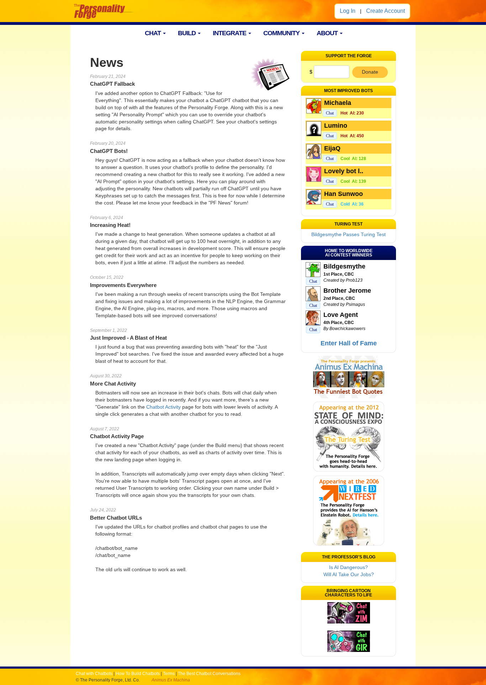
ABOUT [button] (328, 33)
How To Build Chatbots (138, 673)
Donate (370, 72)
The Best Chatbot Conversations (209, 673)
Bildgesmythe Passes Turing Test (348, 234)
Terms (169, 673)
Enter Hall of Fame (349, 343)
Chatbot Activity (163, 407)
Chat (330, 113)
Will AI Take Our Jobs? (348, 574)
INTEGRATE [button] (230, 33)
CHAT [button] (153, 33)
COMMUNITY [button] (282, 33)
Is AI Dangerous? (348, 567)
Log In (347, 11)
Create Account (385, 11)
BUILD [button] (187, 33)
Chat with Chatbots (94, 673)
